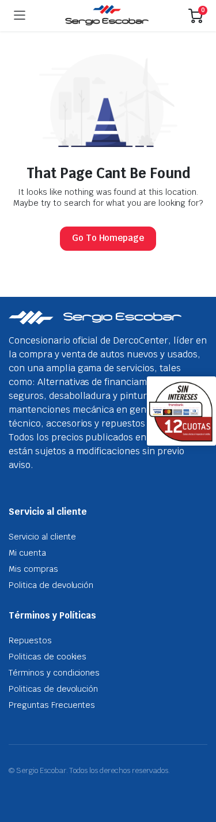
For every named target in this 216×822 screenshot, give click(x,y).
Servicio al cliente (42, 536)
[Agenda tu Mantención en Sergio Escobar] (107, 15)
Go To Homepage (108, 237)
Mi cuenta (27, 553)
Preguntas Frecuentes (52, 705)
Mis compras (33, 569)
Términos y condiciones (54, 673)
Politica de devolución (51, 585)
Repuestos (30, 640)
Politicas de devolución (53, 689)
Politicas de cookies (47, 656)
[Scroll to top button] (197, 770)
